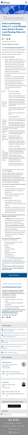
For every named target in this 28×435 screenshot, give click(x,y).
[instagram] (18, 420)
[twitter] (12, 420)
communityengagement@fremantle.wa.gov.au (13, 266)
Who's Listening (6, 357)
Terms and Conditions (9, 423)
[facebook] (9, 420)
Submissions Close (7, 413)
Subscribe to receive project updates (12, 401)
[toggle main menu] (26, 2)
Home (5, 16)
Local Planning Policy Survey (11, 287)
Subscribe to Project (14, 406)
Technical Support (21, 426)
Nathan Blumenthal (6, 362)
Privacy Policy (19, 423)
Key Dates (5, 411)
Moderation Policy (5, 426)
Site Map (10, 428)
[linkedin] (16, 420)
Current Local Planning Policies (10, 352)
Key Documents (6, 325)
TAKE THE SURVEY (14, 275)
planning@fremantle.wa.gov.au (16, 225)
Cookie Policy (17, 428)
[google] (14, 420)
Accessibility (13, 426)
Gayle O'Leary (5, 382)
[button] (3, 39)
